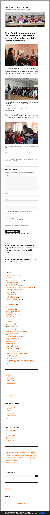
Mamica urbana (10, 380)
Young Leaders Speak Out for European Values (17, 350)
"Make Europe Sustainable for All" (14, 275)
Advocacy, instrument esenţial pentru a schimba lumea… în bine (21, 455)
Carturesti (8, 408)
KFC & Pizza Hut (10, 321)
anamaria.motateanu (11, 159)
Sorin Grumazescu (10, 382)
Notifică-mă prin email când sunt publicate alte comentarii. (17, 225)
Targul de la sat (10, 341)
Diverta (8, 410)
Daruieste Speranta (10, 304)
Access (7, 279)
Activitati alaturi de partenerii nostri (30, 159)
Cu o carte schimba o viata (12, 302)
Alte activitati (9, 294)
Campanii (8, 296)
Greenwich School (10, 412)
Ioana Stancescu (10, 378)
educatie (8, 160)
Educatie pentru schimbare (12, 311)
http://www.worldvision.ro (12, 395)
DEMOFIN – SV (10, 306)
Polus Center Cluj (10, 418)
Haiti (7, 319)
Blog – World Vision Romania (17, 7)
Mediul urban (12, 329)
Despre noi (8, 437)
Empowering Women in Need (13, 314)
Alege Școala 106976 (11, 291)
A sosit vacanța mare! (11, 462)
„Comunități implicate (11, 351)
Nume (7, 193)
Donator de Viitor (10, 438)
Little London (9, 417)
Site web (7, 205)
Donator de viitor (10, 309)
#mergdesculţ (9, 277)
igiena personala (13, 160)
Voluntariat (9, 345)
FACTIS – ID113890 (10, 318)
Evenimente (9, 316)
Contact (8, 432)
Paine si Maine (9, 334)
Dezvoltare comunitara (11, 307)
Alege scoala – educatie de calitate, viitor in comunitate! (19, 287)
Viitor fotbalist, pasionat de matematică (15, 464)
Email (7, 199)
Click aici (7, 488)
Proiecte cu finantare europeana (14, 336)
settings (35, 513)
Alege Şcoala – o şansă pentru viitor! (15, 289)
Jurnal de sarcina (11, 326)
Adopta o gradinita (10, 284)
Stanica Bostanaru (10, 383)
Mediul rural (12, 328)
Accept (41, 513)
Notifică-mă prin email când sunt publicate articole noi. (16, 228)
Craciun (8, 301)
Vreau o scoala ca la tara (12, 348)
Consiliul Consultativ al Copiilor (13, 299)
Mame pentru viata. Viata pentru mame (15, 331)
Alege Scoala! (9, 292)
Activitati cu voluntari (11, 282)
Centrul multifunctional (12, 297)
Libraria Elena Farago (11, 415)
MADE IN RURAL (10, 323)
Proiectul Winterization (12, 338)
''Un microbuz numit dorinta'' (13, 430)
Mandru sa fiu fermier (11, 333)
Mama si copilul (10, 324)
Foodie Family (9, 376)
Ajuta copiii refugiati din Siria (13, 285)
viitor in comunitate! (11, 343)
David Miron (9, 375)
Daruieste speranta (10, 435)
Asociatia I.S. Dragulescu (12, 407)
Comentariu (8, 175)
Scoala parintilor (10, 339)
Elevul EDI (8, 312)
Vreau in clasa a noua (11, 346)
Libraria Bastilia (10, 413)
